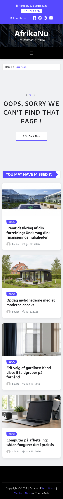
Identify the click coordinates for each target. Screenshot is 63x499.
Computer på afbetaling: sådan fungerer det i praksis (30, 442)
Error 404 (21, 66)
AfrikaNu (31, 33)
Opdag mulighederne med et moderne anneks (30, 302)
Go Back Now (32, 136)
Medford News (23, 493)
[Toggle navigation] (31, 53)
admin (15, 451)
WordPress (48, 488)
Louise (16, 244)
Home (8, 66)
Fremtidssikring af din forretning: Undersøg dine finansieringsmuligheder (28, 232)
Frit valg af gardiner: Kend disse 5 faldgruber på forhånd (28, 372)
